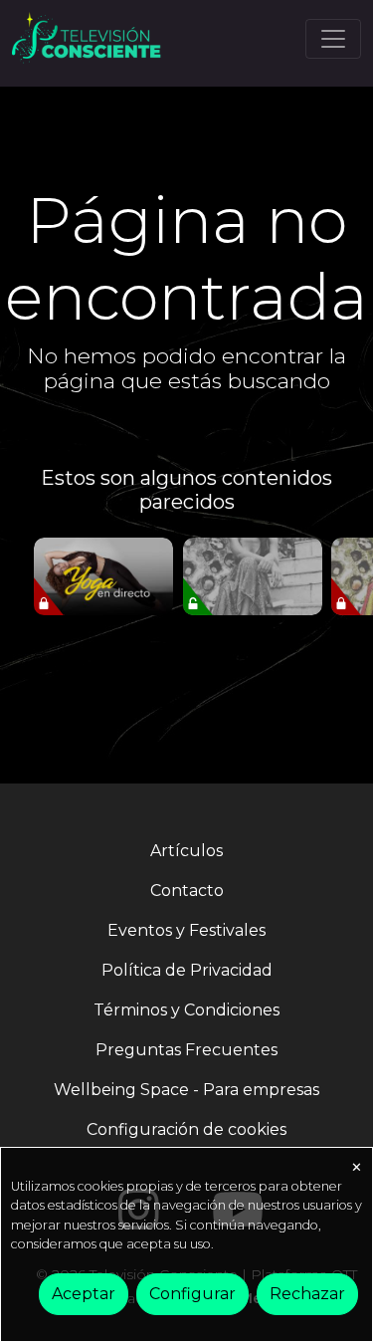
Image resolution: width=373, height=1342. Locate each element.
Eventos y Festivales (186, 930)
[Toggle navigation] (333, 39)
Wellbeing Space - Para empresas (186, 1089)
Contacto (187, 890)
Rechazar (307, 1293)
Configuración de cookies (186, 1129)
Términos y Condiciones (186, 1010)
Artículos (186, 850)
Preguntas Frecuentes (186, 1049)
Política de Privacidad (187, 970)
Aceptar (83, 1293)
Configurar (192, 1293)
